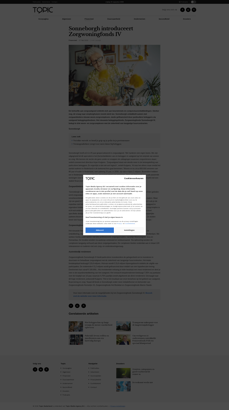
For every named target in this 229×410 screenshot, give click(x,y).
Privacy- (119, 223)
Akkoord (100, 230)
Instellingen (129, 230)
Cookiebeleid (130, 223)
